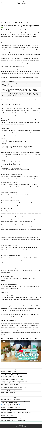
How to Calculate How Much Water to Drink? (10, 384)
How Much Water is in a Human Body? (9, 385)
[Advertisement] (21, 12)
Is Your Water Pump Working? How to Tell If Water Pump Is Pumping (15, 401)
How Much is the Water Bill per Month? (10, 404)
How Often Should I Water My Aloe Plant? (10, 392)
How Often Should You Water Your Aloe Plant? (11, 379)
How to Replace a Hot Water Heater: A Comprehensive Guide (13, 387)
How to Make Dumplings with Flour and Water (10, 399)
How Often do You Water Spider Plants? (9, 417)
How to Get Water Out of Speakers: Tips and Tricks (11, 389)
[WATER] (21, 2)
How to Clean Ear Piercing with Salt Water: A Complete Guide (14, 373)
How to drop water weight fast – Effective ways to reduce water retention (16, 369)
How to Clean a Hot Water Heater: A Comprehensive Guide (13, 420)
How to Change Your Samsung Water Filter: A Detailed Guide (13, 409)
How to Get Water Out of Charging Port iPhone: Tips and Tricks (14, 381)
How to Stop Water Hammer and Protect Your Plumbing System (14, 418)
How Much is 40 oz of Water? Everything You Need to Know (13, 413)
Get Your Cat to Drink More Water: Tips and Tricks (11, 376)
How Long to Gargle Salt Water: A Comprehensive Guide (13, 405)
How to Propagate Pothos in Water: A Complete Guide (12, 377)
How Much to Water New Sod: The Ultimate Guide (11, 390)
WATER (21, 425)
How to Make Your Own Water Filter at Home (10, 374)
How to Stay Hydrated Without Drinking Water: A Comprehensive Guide (16, 412)
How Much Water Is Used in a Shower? (9, 371)
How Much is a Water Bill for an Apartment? (10, 410)
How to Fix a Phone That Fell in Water (9, 402)
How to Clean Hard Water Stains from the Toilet (11, 382)
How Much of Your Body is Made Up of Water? (10, 407)
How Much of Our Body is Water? (8, 415)
